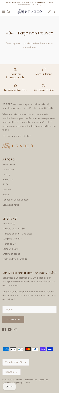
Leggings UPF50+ (12, 238)
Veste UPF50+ (10, 249)
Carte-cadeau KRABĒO (14, 259)
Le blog (6, 174)
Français (9, 372)
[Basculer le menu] (3, 11)
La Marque (8, 169)
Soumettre (13, 319)
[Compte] (49, 11)
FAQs (5, 184)
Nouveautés (8, 223)
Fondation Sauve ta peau (15, 199)
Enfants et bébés (11, 254)
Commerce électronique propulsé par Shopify (25, 381)
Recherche (7, 179)
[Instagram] (15, 329)
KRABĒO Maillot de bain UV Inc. (24, 379)
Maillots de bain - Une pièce (17, 233)
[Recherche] (10, 11)
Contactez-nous (10, 205)
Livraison (7, 189)
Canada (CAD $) (14, 362)
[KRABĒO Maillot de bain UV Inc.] (29, 11)
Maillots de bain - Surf (14, 228)
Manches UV (9, 243)
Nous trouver (9, 164)
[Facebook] (4, 329)
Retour (6, 194)
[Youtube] (9, 329)
